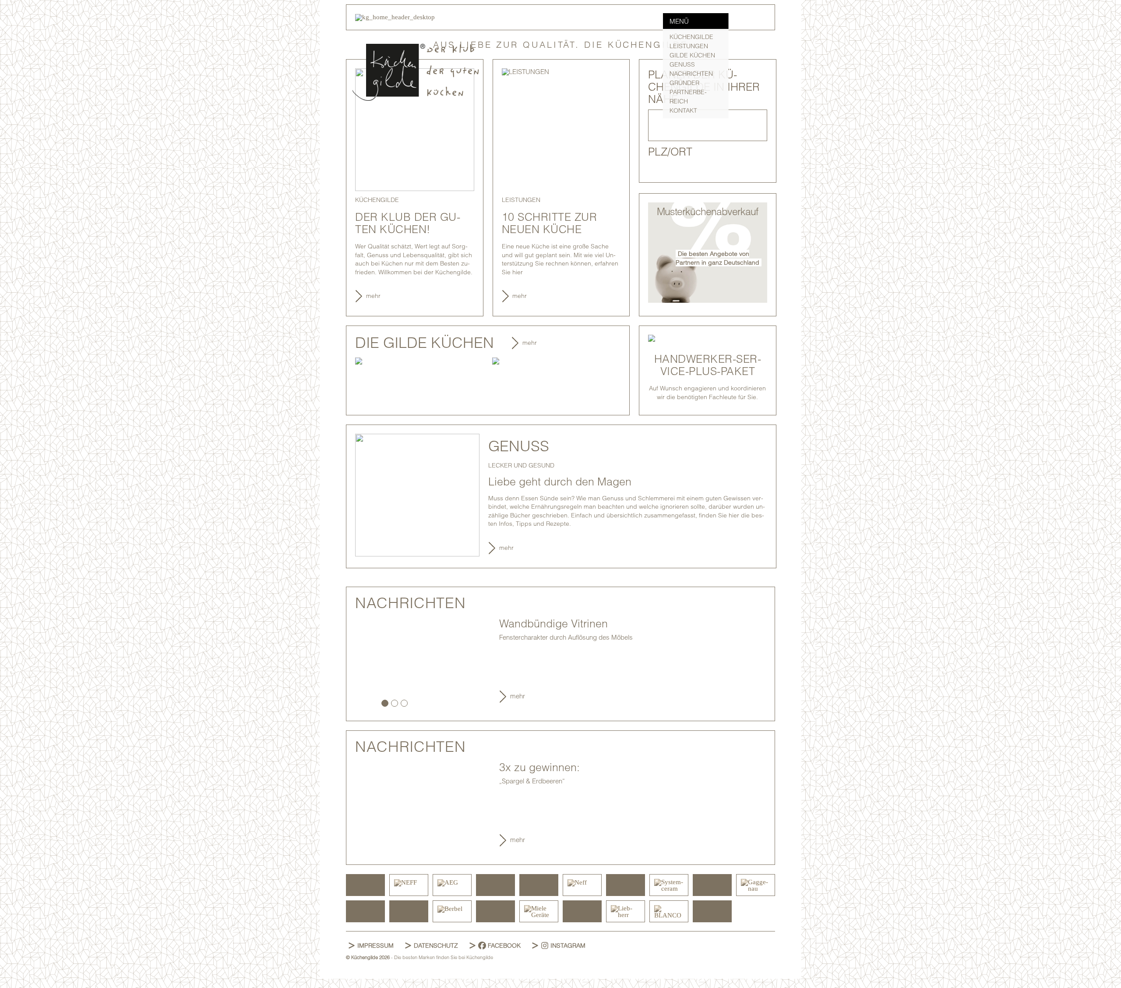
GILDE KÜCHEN (692, 55)
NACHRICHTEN (691, 74)
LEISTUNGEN (689, 46)
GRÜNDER (684, 83)
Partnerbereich (688, 96)
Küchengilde (691, 37)
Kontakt (683, 110)
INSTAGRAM (567, 945)
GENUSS (682, 64)
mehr (373, 296)
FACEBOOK (504, 945)
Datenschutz (436, 945)
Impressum (375, 945)
